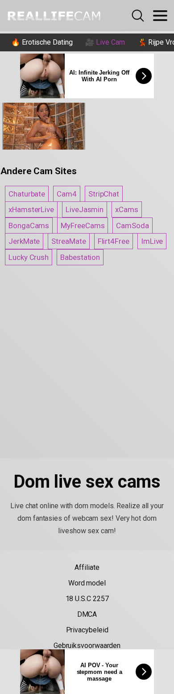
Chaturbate (26, 193)
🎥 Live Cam (104, 42)
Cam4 (67, 193)
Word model (87, 583)
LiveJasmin (85, 209)
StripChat (103, 193)
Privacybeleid (87, 630)
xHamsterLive (31, 209)
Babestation (80, 257)
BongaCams (28, 225)
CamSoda (132, 225)
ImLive (152, 241)
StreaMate (68, 241)
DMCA (87, 614)
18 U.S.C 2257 (87, 598)
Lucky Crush (28, 257)
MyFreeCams (82, 225)
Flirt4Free (113, 241)
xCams (126, 209)
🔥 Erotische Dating (42, 42)
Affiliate (87, 567)
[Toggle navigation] (160, 15)
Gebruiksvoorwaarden (87, 645)
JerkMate (24, 241)
